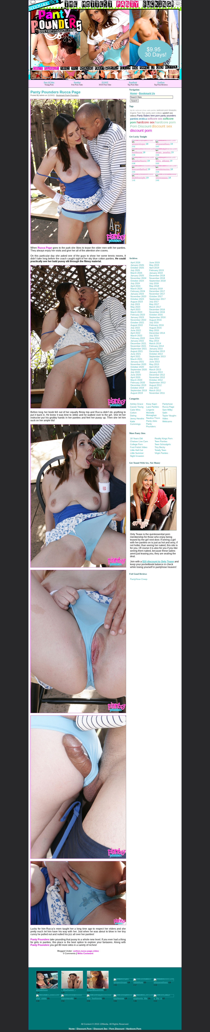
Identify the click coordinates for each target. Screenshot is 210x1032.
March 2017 (155, 307)
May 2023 (135, 307)
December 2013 (157, 351)
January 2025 (137, 275)
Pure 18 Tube (49, 82)
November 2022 (138, 320)
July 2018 (154, 283)
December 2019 (138, 385)
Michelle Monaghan (151, 413)
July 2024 (135, 283)
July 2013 (154, 359)
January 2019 (156, 273)
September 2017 (157, 299)
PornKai (77, 82)
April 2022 (135, 333)
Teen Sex (141, 113)
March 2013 (155, 369)
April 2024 (135, 286)
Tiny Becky (160, 447)
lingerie (133, 113)
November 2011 (157, 393)
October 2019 (137, 388)
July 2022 (135, 327)
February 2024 (138, 291)
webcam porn (162, 110)
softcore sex (154, 118)
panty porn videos (154, 113)
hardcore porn (165, 122)
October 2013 (156, 354)
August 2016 (155, 320)
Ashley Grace (136, 404)
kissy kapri (151, 404)
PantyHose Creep (138, 579)
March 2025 (136, 273)
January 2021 (137, 361)
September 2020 (139, 369)
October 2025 (137, 267)
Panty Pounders (39, 939)
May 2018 (154, 286)
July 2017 (154, 301)
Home (133, 93)
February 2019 (156, 270)
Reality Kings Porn (163, 438)
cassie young (136, 407)
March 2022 (136, 335)
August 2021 (137, 351)
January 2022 (137, 341)
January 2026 (137, 265)
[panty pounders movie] (78, 243)
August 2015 (155, 327)
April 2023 (135, 309)
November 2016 (157, 312)
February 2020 (138, 382)
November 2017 (157, 294)
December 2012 (157, 374)
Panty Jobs (151, 421)
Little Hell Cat (136, 450)
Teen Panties (161, 441)
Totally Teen (160, 450)
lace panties (152, 407)
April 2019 (154, 267)
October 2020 (137, 367)
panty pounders (168, 115)
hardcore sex (146, 122)
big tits (132, 110)
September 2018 (157, 281)
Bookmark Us (147, 93)
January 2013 (156, 372)
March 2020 (136, 380)
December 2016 (157, 309)
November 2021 (138, 346)
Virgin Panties (161, 453)
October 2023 (137, 299)
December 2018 (157, 275)
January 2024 (137, 294)
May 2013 (154, 364)
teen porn (155, 115)
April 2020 (135, 377)
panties (134, 118)
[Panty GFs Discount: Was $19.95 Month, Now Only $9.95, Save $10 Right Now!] (105, 79)
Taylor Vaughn (169, 415)
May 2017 (154, 304)
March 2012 (155, 390)
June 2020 (136, 374)
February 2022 (138, 338)
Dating (133, 415)
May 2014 (154, 341)
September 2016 (157, 317)
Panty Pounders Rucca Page (55, 92)
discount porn (141, 130)
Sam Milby (167, 409)
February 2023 (138, 314)
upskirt (165, 113)
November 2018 (157, 278)
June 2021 (136, 354)
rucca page (86, 951)
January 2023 (137, 317)
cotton (76, 951)
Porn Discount (140, 126)
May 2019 (154, 265)
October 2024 (137, 281)
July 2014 (154, 335)
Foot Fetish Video (138, 447)
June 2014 (154, 338)
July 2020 (135, 372)
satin (164, 412)
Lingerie (150, 409)
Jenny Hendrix (137, 418)
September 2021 (139, 348)
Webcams (167, 421)
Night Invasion (137, 456)
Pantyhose (167, 404)
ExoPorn (161, 82)
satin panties (151, 110)
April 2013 (154, 367)
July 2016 (154, 322)
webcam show (140, 110)
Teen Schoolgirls (163, 444)
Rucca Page (45, 247)
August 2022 (137, 325)
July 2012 (154, 388)
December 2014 (157, 333)
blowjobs (172, 110)
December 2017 (157, 291)
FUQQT (105, 82)
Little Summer (137, 453)
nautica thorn (153, 418)
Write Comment (85, 953)
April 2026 (135, 262)
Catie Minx (135, 409)
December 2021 (138, 343)
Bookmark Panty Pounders (67, 95)
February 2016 (156, 325)
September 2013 (157, 356)
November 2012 (157, 377)
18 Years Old (136, 438)
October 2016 (156, 314)
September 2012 (157, 382)
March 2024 (136, 288)
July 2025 (135, 270)
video (96, 951)
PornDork (133, 82)
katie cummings (135, 422)
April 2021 (135, 356)
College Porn (136, 444)
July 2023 (135, 304)
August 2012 (155, 385)
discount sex (162, 126)
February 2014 (156, 346)
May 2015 (154, 330)
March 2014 (155, 343)
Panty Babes (143, 115)
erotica (143, 118)
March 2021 (136, 359)
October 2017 (156, 296)
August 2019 (137, 393)
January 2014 (156, 348)
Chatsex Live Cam (139, 441)
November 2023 (138, 296)
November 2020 (138, 364)
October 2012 (156, 380)
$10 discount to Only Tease (158, 561)
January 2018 (156, 288)
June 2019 (154, 262)
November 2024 (138, 278)
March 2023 (136, 312)
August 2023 (137, 301)
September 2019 (139, 390)
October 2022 (137, 322)
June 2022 (136, 330)
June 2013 (154, 361)
